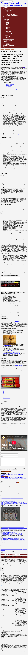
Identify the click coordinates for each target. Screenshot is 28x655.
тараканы (8, 127)
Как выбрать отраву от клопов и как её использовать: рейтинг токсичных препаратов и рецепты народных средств (14, 529)
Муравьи (8, 27)
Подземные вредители (12, 15)
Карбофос (5, 391)
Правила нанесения (10, 88)
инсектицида (17, 321)
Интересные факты (8, 45)
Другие (7, 32)
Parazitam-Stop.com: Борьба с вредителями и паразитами (13, 4)
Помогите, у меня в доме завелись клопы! (9, 492)
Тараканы (8, 31)
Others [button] (2, 649)
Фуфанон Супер (6, 398)
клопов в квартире (7, 345)
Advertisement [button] (3, 643)
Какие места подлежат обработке (13, 89)
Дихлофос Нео (6, 390)
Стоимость (8, 90)
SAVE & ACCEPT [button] (4, 653)
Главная (5, 7)
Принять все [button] (14, 565)
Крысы (8, 44)
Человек (8, 36)
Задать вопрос (7, 47)
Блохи (7, 20)
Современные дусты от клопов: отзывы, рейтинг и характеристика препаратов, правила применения (11, 534)
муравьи (17, 127)
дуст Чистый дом (6, 397)
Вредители (9, 40)
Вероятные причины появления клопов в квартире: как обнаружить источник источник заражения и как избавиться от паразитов (14, 503)
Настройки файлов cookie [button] (6, 565)
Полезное (5, 35)
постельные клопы (20, 126)
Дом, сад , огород (8, 9)
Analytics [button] (2, 637)
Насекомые (6, 19)
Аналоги (7, 91)
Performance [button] (3, 632)
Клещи (7, 23)
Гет (3, 393)
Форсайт (5, 392)
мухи (4, 127)
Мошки (7, 26)
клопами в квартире (5, 208)
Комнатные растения (8, 39)
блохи (13, 127)
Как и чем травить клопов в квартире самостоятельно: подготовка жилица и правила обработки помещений (12, 497)
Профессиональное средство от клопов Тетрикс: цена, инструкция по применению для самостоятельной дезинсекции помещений (12, 522)
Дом (7, 11)
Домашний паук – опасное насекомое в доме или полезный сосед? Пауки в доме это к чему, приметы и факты (13, 484)
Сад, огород (9, 10)
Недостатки (8, 86)
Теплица (8, 12)
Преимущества (9, 85)
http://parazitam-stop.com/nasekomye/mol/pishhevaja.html (11, 353)
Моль (7, 24)
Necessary (4, 586)
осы (11, 127)
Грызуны (5, 41)
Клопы (7, 22)
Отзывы (7, 92)
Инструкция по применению (12, 87)
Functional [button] (3, 626)
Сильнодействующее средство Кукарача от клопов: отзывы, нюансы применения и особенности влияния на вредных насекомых (13, 540)
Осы (7, 30)
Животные (8, 37)
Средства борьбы (10, 33)
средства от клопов (19, 365)
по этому (10, 350)
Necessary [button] (3, 584)
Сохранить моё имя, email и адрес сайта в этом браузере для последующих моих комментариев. (14, 469)
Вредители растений (11, 14)
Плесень (5, 16)
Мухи (7, 28)
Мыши (7, 43)
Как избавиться (10, 18)
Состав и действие (10, 84)
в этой (17, 134)
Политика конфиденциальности (11, 554)
